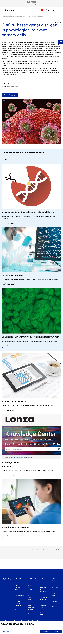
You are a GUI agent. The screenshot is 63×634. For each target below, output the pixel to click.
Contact (23, 621)
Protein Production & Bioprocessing (32, 607)
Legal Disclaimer (7, 621)
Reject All (56, 631)
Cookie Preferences (6, 631)
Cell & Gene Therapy (30, 597)
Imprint (41, 621)
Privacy (16, 621)
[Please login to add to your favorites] (3, 101)
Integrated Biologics (22, 4)
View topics (10, 410)
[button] (61, 42)
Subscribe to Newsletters (43, 589)
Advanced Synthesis (31, 4)
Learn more (10, 475)
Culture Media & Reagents (18, 603)
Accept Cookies (45, 631)
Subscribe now (11, 536)
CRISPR (45, 43)
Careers (54, 602)
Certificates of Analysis (43, 598)
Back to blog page (9, 95)
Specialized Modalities (40, 4)
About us (55, 587)
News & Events (54, 594)
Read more (10, 223)
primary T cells (6, 54)
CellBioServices (19, 595)
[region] (31, 627)
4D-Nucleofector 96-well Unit (46, 68)
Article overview (10, 160)
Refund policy (32, 621)
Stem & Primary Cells (17, 587)
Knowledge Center (43, 606)
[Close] (60, 624)
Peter (10, 84)
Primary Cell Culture (30, 587)
